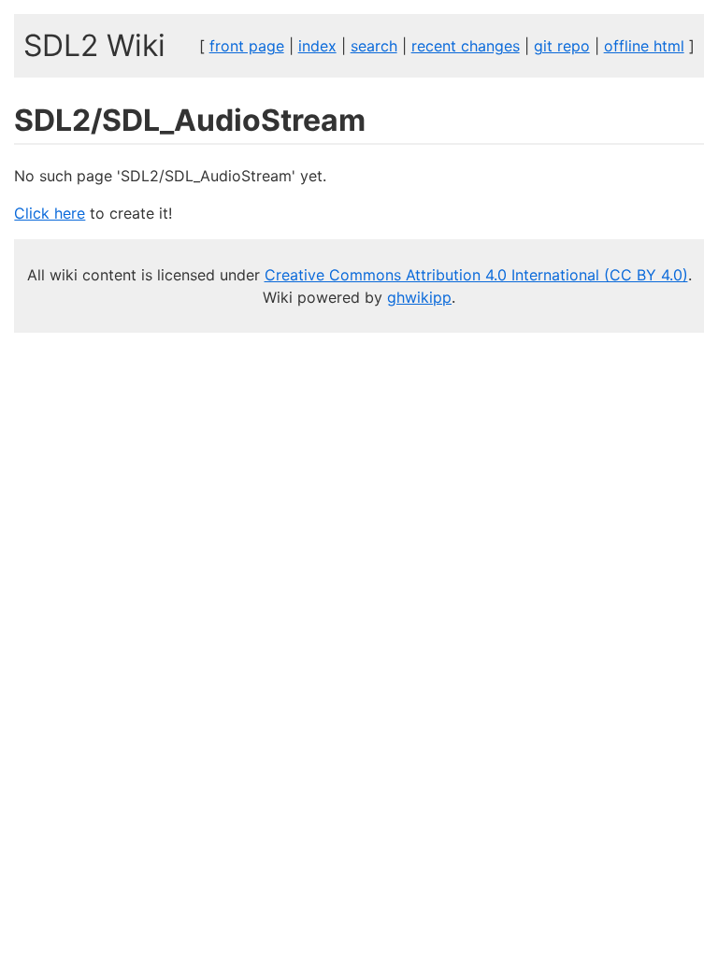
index (317, 45)
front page (246, 45)
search (374, 45)
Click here (49, 213)
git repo (562, 45)
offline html (644, 45)
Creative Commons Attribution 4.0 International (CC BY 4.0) (476, 274)
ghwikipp (419, 297)
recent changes (465, 45)
